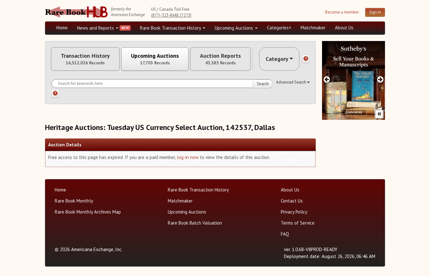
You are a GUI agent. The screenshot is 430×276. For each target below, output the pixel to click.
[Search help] (55, 94)
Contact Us (292, 201)
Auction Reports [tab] (220, 59)
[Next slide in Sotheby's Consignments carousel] (380, 79)
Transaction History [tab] (85, 59)
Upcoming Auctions (234, 28)
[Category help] (305, 59)
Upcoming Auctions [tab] (155, 59)
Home (62, 28)
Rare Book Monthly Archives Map (88, 212)
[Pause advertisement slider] (379, 114)
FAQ (285, 234)
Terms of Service (297, 223)
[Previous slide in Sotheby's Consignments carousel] (326, 79)
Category (277, 58)
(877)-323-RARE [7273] (171, 15)
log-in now (188, 157)
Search (263, 83)
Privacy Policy (294, 212)
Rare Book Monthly (74, 201)
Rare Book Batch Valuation (195, 223)
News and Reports (96, 28)
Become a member (342, 12)
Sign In (375, 12)
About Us (344, 28)
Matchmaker (313, 28)
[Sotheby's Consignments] (353, 80)
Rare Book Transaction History (171, 28)
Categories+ (279, 28)
